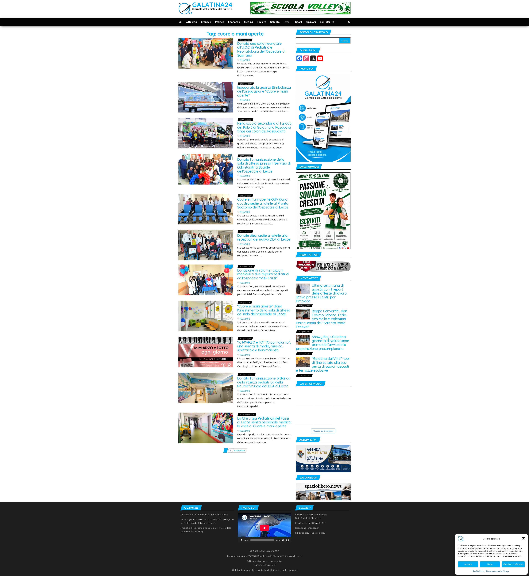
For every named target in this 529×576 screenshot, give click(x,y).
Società (261, 22)
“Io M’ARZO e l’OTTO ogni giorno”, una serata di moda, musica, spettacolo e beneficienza (264, 346)
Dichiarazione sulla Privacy (497, 571)
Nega (489, 564)
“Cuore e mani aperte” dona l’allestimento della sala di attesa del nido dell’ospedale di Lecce (263, 310)
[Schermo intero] (287, 540)
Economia (234, 22)
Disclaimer (313, 527)
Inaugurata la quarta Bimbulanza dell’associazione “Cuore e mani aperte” (264, 91)
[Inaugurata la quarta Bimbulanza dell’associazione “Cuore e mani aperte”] (205, 96)
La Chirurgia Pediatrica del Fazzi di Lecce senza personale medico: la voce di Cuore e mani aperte (264, 422)
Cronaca (206, 22)
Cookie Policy (479, 571)
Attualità (191, 22)
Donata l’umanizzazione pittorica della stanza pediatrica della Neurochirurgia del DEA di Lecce (263, 382)
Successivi (239, 450)
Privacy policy (302, 532)
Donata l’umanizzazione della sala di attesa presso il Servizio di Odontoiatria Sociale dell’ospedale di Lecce (264, 165)
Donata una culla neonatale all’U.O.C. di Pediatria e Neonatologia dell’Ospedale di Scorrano (261, 49)
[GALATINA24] (180, 22)
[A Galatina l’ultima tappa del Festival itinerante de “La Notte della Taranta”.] (323, 416)
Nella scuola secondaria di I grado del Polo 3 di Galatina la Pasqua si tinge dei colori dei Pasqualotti (264, 127)
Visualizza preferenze (513, 564)
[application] (264, 528)
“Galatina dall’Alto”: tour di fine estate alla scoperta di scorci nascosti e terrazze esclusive (323, 364)
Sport (298, 22)
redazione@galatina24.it (314, 523)
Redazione (245, 60)
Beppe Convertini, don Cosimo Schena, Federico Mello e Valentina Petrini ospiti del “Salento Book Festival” (321, 319)
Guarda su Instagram (323, 431)
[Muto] (283, 540)
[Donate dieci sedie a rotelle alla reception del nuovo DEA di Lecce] (205, 244)
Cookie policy (318, 532)
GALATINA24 (212, 5)
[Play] (241, 540)
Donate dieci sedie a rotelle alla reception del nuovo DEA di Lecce (263, 237)
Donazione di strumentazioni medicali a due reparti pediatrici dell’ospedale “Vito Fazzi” (263, 274)
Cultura (248, 22)
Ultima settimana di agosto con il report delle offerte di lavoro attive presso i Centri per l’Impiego (321, 293)
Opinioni (311, 22)
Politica (219, 22)
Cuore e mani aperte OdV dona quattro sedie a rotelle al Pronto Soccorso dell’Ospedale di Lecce (262, 203)
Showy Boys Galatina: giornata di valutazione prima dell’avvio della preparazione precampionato (322, 342)
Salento (275, 22)
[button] (523, 538)
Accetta (468, 564)
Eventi (287, 22)
